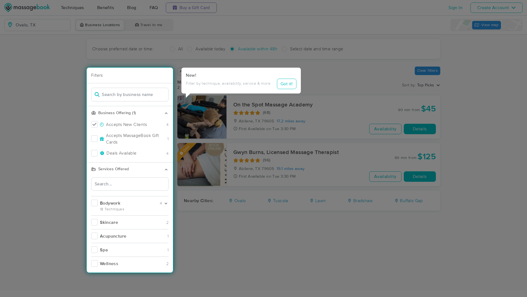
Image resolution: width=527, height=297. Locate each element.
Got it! (287, 84)
